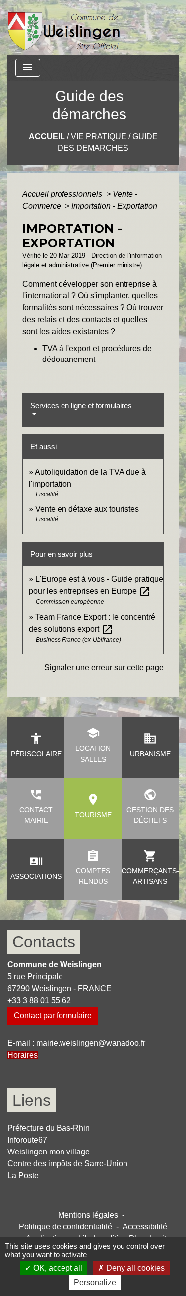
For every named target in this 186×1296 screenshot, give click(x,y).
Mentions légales (88, 1215)
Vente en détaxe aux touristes (87, 509)
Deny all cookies (134, 1268)
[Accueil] (64, 27)
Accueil (47, 136)
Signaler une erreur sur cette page (104, 667)
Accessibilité (145, 1227)
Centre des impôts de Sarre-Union (67, 1163)
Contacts (43, 942)
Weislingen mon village (48, 1152)
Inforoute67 (27, 1140)
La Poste (23, 1175)
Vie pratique (98, 136)
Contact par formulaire (53, 1015)
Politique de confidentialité (65, 1227)
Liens (31, 1100)
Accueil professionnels (63, 194)
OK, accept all (56, 1268)
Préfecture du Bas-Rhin (48, 1128)
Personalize (95, 1282)
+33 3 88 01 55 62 (39, 1000)
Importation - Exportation (114, 206)
